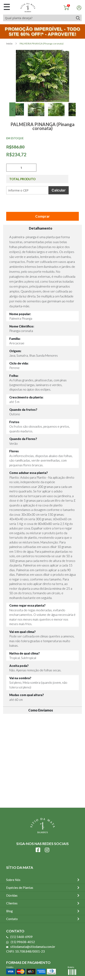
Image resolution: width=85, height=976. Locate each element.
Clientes (12, 903)
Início (9, 43)
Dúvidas (12, 895)
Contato (12, 919)
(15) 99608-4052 (23, 942)
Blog (9, 911)
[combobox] (38, 18)
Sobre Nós (13, 880)
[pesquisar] (78, 18)
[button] (12, 109)
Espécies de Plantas (19, 887)
